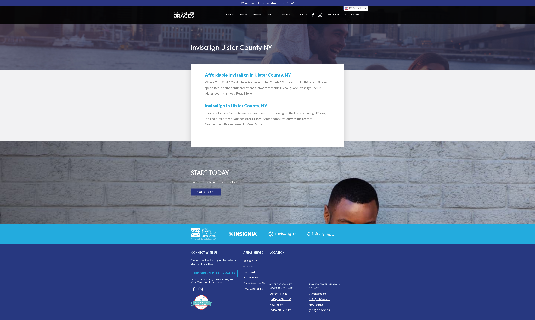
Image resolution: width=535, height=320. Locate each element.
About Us (229, 15)
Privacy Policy (216, 282)
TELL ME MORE (206, 192)
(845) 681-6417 (280, 310)
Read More (244, 93)
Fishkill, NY (249, 267)
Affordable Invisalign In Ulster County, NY (248, 75)
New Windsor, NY (253, 289)
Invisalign (257, 15)
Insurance (285, 15)
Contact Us (301, 15)
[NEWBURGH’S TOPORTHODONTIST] (201, 311)
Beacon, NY (250, 261)
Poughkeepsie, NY (254, 283)
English (354, 8)
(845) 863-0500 (280, 299)
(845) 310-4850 (319, 299)
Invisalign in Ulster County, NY (236, 105)
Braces (243, 15)
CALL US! (333, 15)
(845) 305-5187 (319, 310)
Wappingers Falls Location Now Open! (267, 2)
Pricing (271, 15)
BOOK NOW (352, 15)
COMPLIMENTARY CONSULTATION (214, 273)
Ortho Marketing (199, 282)
